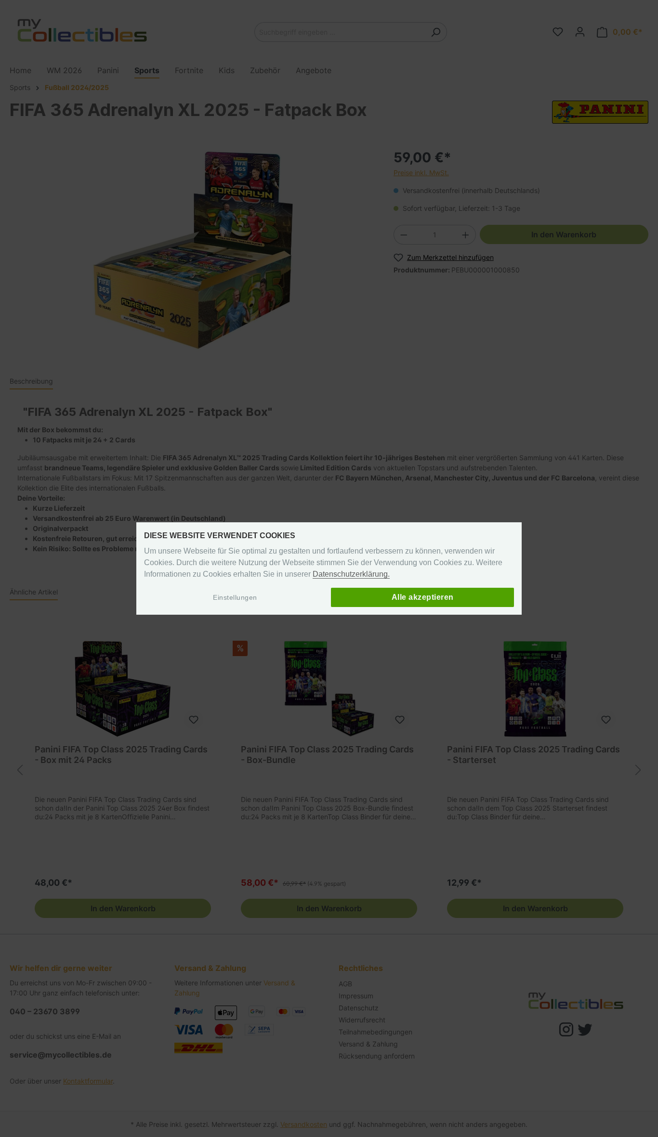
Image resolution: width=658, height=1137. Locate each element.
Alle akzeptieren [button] (423, 597)
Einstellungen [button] (235, 597)
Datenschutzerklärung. (351, 574)
